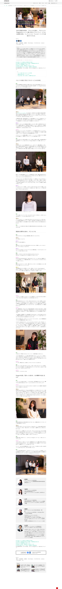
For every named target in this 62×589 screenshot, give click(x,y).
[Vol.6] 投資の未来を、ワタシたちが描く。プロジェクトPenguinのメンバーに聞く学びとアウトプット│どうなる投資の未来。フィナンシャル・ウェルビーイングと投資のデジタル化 (31, 33)
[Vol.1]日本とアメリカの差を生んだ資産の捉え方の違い (24, 62)
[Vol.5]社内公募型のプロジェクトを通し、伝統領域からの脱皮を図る (26, 66)
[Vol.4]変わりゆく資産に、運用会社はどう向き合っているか (25, 65)
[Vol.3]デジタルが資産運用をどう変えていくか (23, 64)
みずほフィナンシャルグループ (22, 112)
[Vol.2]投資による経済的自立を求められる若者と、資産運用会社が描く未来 (27, 63)
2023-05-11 (17, 38)
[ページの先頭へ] (57, 588)
